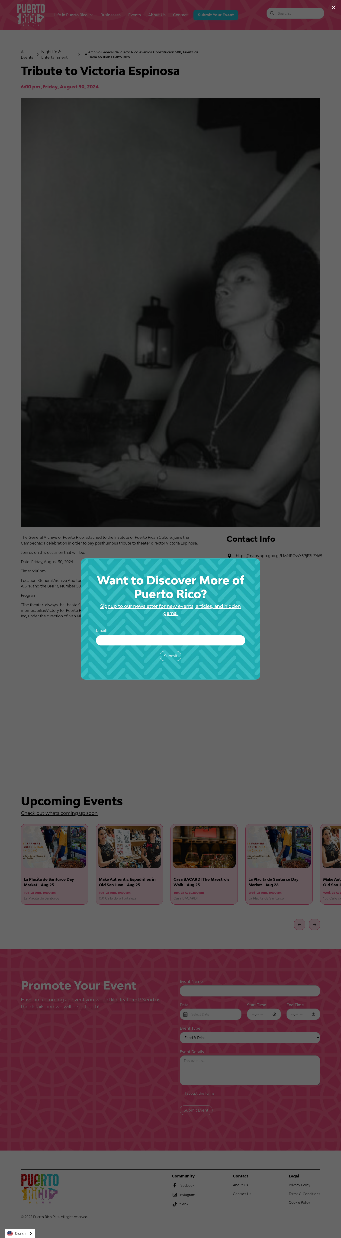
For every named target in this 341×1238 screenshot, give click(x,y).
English (20, 1233)
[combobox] (20, 1233)
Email (101, 630)
